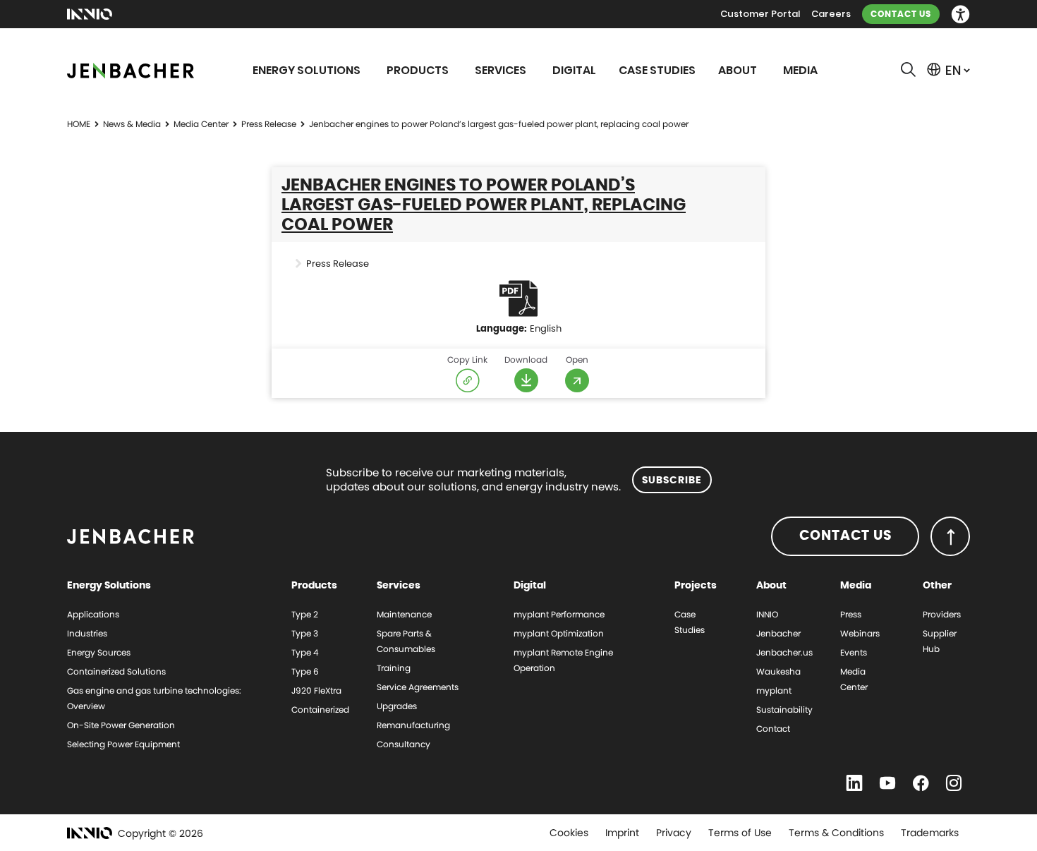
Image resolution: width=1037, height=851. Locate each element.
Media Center (201, 124)
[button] (960, 14)
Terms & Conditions (836, 833)
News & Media (132, 124)
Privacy (673, 833)
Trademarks (930, 833)
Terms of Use (740, 833)
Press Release (268, 124)
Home (78, 124)
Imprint (622, 833)
